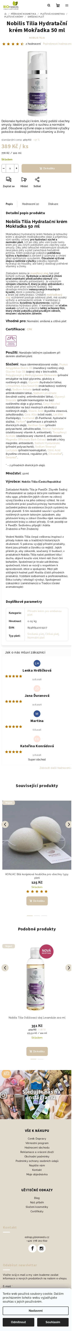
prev (5, 824)
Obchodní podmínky (37, 1156)
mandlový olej (39, 273)
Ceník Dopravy (37, 1138)
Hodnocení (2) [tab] (30, 204)
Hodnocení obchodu (37, 1147)
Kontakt (37, 1170)
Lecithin (58, 414)
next (69, 824)
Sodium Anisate (22, 389)
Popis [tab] (9, 204)
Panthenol (28, 418)
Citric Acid (54, 450)
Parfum (20, 421)
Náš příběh (37, 1202)
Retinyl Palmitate (53, 428)
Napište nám (37, 1165)
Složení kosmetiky (37, 1207)
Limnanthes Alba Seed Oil (22, 385)
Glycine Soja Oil (15, 371)
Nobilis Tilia (37, 38)
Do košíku (49, 168)
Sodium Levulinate (45, 393)
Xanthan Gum (36, 425)
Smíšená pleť (35, 634)
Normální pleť (36, 637)
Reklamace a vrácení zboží (37, 1152)
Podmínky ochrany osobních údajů (37, 1161)
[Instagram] (41, 1248)
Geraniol (11, 457)
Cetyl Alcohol (51, 403)
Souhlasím (53, 1322)
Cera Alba (31, 414)
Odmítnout (18, 1322)
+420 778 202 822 (37, 1240)
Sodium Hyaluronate (47, 443)
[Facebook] (32, 1248)
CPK (29, 329)
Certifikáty (37, 1211)
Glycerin (33, 382)
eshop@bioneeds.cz (37, 1237)
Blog (37, 1198)
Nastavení (36, 1310)
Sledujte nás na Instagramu (41, 1094)
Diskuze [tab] (53, 204)
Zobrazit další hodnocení (55, 767)
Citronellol (54, 453)
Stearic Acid (35, 411)
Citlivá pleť (52, 634)
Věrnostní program (37, 1143)
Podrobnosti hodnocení (57, 43)
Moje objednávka (37, 1174)
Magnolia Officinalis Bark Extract (26, 439)
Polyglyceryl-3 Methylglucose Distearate (31, 375)
